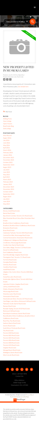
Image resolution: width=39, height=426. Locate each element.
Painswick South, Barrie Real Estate (14, 303)
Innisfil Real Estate (9, 269)
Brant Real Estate (9, 230)
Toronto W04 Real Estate (11, 338)
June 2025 (6, 172)
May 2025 (6, 174)
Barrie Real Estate (9, 213)
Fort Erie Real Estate (10, 260)
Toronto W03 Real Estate (11, 335)
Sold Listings (7, 128)
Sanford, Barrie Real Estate (12, 323)
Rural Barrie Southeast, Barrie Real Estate (16, 313)
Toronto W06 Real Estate (11, 340)
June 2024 (6, 201)
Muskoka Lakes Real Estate (15, 77)
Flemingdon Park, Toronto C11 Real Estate (16, 257)
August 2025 (7, 167)
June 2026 (6, 143)
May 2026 (6, 145)
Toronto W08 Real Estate (11, 343)
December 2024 (8, 187)
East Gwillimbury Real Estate (12, 252)
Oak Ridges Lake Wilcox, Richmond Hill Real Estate (19, 301)
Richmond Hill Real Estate (11, 311)
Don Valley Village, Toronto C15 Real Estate (17, 247)
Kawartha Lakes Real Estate (12, 277)
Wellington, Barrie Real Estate (12, 352)
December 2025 (8, 157)
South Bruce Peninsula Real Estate (14, 328)
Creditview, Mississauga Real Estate (14, 242)
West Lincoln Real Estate (11, 355)
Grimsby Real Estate (9, 264)
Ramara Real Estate (9, 306)
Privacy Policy (29, 395)
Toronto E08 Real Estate (11, 333)
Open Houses (7, 123)
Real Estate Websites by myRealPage (19, 397)
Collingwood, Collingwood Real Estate (15, 240)
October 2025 (7, 162)
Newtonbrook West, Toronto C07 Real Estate (18, 299)
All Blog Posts (7, 119)
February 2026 (8, 152)
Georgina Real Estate (10, 262)
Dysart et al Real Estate (10, 250)
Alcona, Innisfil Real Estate (11, 211)
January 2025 (7, 184)
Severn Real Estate (9, 326)
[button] (7, 369)
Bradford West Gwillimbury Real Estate (16, 223)
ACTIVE (27, 16)
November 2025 (8, 160)
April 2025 (6, 177)
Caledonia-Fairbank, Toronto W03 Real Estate (18, 233)
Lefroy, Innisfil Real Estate (11, 286)
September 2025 (8, 165)
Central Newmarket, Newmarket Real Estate (17, 238)
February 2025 (8, 182)
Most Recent (7, 135)
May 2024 (6, 204)
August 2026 (7, 138)
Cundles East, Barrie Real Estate (13, 245)
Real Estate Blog (8, 126)
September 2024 (8, 194)
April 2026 (6, 148)
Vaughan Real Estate (9, 347)
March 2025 (7, 179)
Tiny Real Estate (8, 330)
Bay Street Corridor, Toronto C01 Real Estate (17, 216)
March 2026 (7, 150)
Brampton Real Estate (10, 228)
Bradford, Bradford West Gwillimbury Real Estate (19, 225)
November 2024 (8, 189)
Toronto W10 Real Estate (11, 345)
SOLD (34, 16)
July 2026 (6, 140)
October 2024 (7, 192)
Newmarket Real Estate (11, 296)
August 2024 (7, 196)
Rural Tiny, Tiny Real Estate (11, 321)
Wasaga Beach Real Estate (11, 350)
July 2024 (6, 199)
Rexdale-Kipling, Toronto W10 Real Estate (16, 308)
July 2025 (6, 170)
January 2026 (7, 155)
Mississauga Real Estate (10, 291)
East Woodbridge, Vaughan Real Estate (15, 255)
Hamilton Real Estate (10, 267)
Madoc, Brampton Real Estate (13, 289)
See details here (23, 86)
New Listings (7, 121)
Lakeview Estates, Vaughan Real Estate (15, 284)
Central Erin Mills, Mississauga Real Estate (16, 235)
